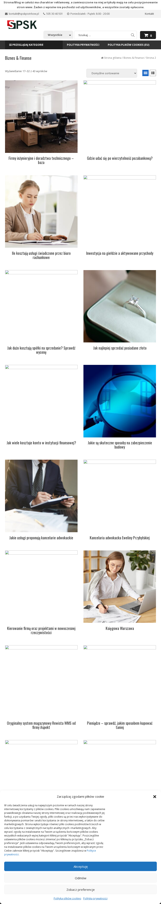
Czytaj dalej (41, 168)
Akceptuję (81, 866)
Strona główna (112, 58)
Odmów (80, 878)
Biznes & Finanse (133, 58)
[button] (155, 797)
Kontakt (149, 14)
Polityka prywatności (95, 898)
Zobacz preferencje (80, 889)
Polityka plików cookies (67, 898)
